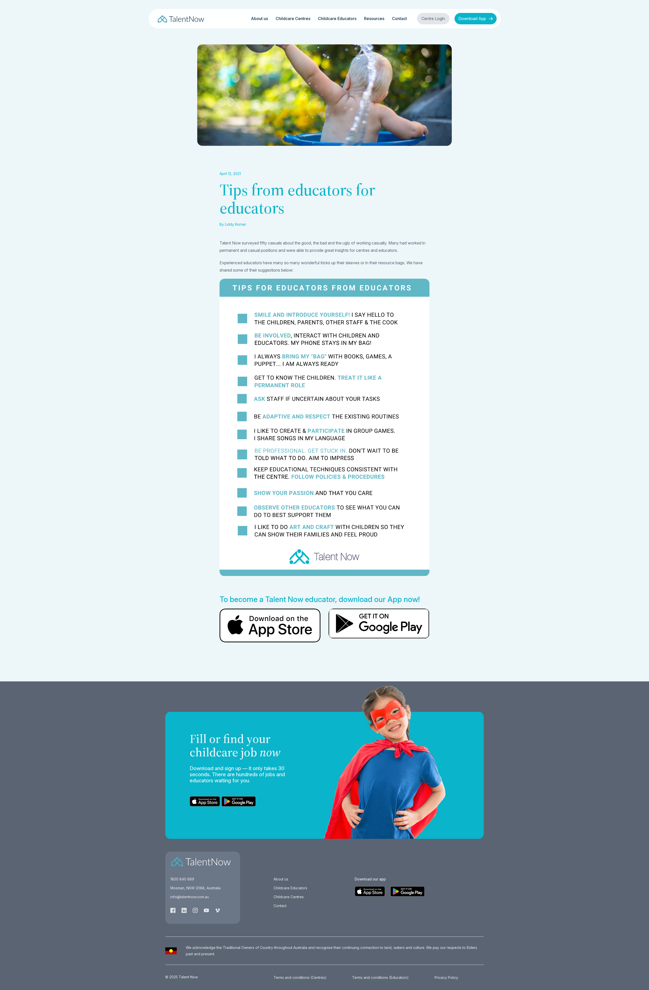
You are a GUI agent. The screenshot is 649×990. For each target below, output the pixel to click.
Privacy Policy (446, 977)
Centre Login (433, 18)
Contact (399, 18)
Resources (374, 18)
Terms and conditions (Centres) (300, 977)
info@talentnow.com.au (189, 897)
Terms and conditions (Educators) (380, 977)
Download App (472, 18)
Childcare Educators (337, 18)
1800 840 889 (182, 879)
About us (259, 18)
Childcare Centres (293, 18)
